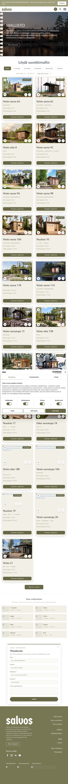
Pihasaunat (38, 68)
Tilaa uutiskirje (57, 724)
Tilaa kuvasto (58, 717)
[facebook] (7, 755)
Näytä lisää (34, 587)
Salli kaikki (55, 411)
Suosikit (17, 68)
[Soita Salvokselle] (55, 9)
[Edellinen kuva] (25, 94)
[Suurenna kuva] (5, 94)
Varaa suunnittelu (56, 720)
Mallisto (59, 730)
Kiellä (12, 411)
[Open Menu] (64, 9)
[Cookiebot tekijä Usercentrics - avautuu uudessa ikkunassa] (53, 372)
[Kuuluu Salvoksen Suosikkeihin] (4, 79)
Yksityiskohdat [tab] (34, 377)
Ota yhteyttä (13, 45)
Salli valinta (34, 411)
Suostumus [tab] (11, 377)
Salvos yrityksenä (56, 748)
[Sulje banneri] (65, 372)
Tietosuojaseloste (23, 763)
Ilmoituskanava (36, 763)
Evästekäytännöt (11, 763)
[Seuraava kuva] (29, 94)
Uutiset (59, 743)
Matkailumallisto (56, 733)
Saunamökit (49, 68)
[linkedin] (15, 755)
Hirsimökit (27, 68)
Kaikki (7, 68)
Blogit (60, 739)
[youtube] (19, 755)
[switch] (25, 403)
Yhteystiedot (58, 752)
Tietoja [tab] (56, 377)
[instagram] (11, 755)
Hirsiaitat (59, 68)
